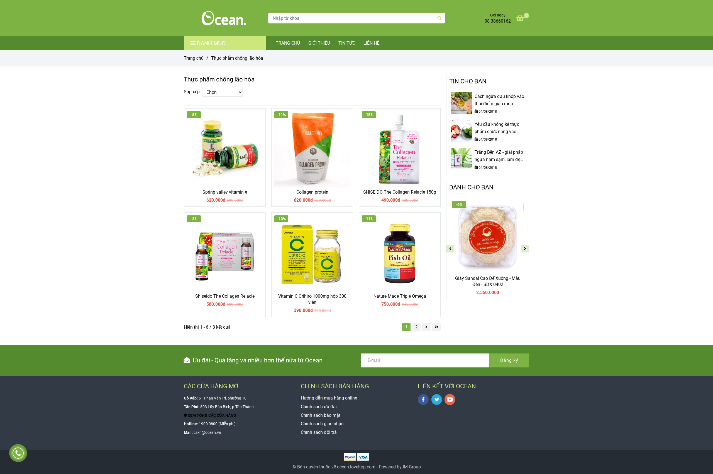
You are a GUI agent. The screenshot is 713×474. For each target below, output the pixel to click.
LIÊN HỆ (371, 43)
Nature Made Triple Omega (399, 296)
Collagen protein (312, 192)
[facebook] (423, 399)
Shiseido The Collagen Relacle (225, 296)
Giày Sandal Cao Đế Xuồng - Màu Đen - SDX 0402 (488, 281)
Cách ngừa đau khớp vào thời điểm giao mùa (499, 100)
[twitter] (436, 399)
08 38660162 (498, 21)
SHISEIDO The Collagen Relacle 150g (399, 192)
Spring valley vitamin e (224, 192)
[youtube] (450, 399)
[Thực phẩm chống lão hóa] (224, 18)
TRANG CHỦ (288, 43)
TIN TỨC (346, 43)
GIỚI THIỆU (319, 43)
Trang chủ (194, 58)
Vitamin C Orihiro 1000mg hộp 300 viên (312, 299)
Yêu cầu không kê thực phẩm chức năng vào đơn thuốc (497, 128)
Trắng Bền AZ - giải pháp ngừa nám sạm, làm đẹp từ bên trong (499, 156)
